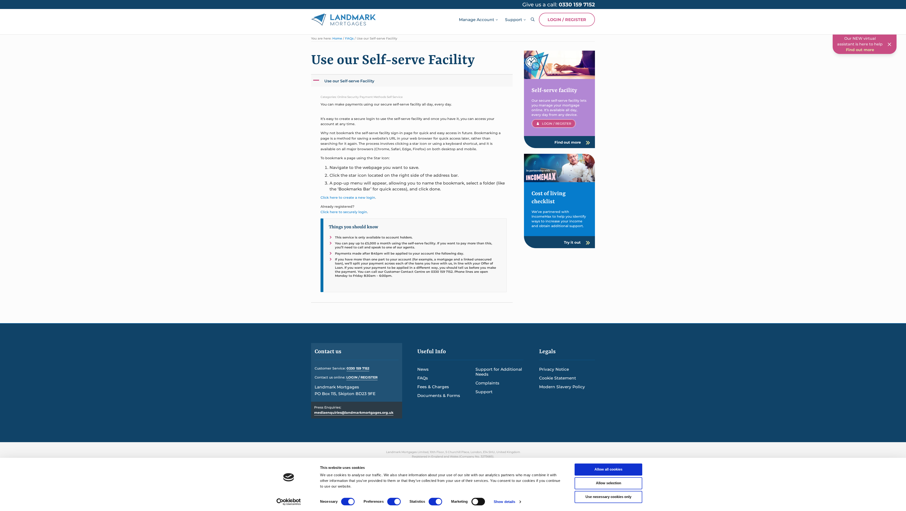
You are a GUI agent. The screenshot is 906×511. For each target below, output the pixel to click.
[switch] (394, 501)
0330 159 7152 (358, 368)
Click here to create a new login (348, 197)
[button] (412, 80)
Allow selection (608, 483)
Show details (504, 502)
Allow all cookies (608, 469)
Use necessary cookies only (608, 497)
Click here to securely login (344, 212)
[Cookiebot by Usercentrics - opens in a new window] (288, 501)
